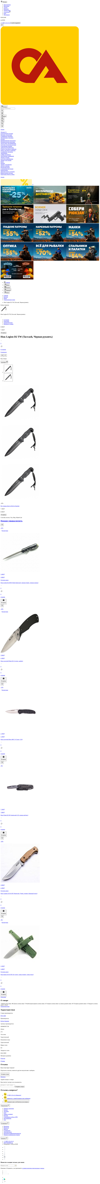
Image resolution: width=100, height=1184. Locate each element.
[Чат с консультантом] (2, 123)
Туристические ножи (9, 299)
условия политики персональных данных (33, 1168)
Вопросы (3, 1077)
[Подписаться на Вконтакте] (4, 1147)
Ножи (5, 298)
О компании (4, 1123)
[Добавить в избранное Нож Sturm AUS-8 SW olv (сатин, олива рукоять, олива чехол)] (2, 916)
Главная (8, 282)
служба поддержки (15, 23)
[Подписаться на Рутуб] (4, 1159)
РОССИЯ (3, 1015)
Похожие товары (8, 521)
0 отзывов (6, 319)
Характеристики (8, 322)
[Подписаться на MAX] (4, 1155)
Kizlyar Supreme (5, 1021)
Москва (4, 2)
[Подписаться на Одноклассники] (4, 1153)
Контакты (3, 1138)
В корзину (3, 332)
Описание (6, 321)
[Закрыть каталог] (2, 126)
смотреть (18, 521)
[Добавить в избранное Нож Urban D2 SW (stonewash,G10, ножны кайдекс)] (2, 762)
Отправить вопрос (19, 1086)
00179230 (3, 362)
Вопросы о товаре (8, 324)
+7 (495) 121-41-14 (5, 23)
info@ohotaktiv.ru (8, 1142)
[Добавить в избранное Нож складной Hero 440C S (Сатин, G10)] (2, 684)
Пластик (3, 1058)
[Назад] (2, 25)
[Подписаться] (16, 1165)
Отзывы (3, 1061)
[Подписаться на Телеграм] (4, 1149)
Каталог (5, 106)
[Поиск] (2, 110)
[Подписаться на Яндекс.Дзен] (4, 1151)
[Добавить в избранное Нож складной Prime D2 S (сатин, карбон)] (2, 606)
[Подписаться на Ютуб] (4, 1157)
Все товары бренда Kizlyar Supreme (10, 506)
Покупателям (4, 1105)
